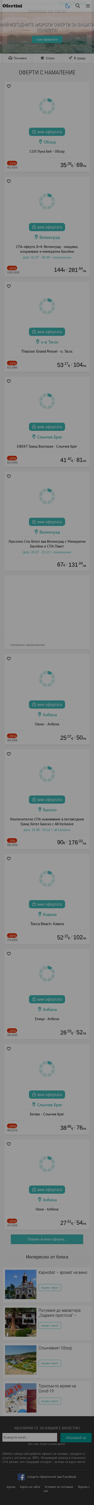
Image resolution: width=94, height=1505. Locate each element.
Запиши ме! (47, 74)
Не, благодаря (75, 84)
